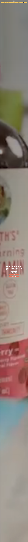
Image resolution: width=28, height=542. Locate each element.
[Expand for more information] (20, 2)
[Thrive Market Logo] (14, 0)
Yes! (14, 274)
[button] (14, 2)
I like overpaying (14, 276)
